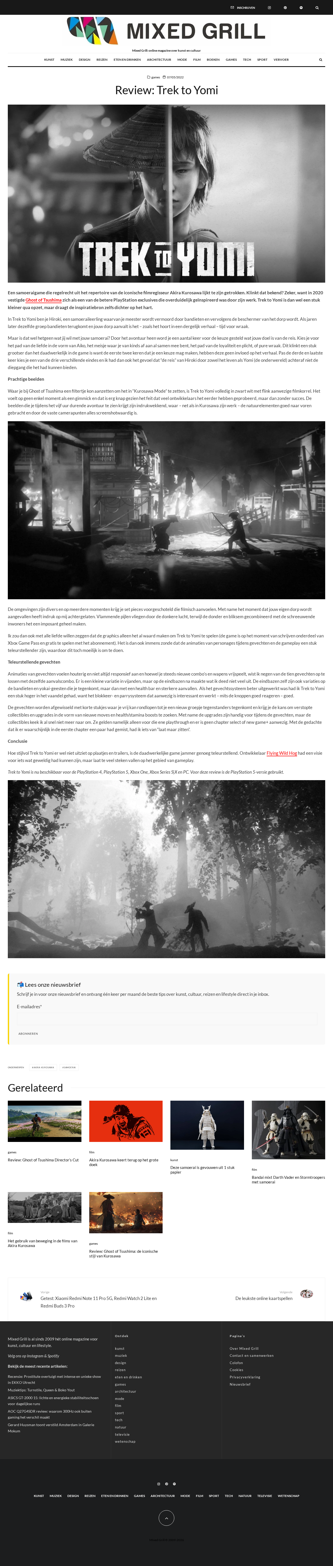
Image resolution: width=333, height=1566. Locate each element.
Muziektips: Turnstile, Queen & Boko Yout (41, 1390)
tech (247, 60)
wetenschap (125, 1441)
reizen (102, 60)
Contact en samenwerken (252, 1355)
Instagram (35, 1355)
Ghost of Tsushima (43, 300)
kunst (49, 60)
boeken (213, 60)
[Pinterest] (285, 7)
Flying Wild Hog (282, 753)
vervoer (281, 60)
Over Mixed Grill (244, 1348)
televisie (122, 1434)
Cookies (237, 1370)
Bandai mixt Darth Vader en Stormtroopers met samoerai (288, 1179)
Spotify (53, 1355)
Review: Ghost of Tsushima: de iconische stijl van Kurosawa (123, 1253)
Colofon (236, 1363)
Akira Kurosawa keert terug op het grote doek (123, 1162)
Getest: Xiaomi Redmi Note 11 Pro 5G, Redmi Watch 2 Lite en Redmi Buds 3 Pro (99, 1299)
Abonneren (28, 1033)
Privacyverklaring (245, 1377)
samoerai (70, 1067)
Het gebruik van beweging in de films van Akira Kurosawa (42, 1243)
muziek (67, 60)
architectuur (159, 60)
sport (262, 60)
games (231, 60)
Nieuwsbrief (240, 1384)
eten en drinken (127, 60)
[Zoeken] (317, 7)
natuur (120, 1427)
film (197, 60)
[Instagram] (269, 7)
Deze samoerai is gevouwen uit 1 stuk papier (202, 1169)
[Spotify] (301, 7)
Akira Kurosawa (44, 1067)
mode (182, 60)
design (84, 60)
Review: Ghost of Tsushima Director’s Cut (43, 1160)
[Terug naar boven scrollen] (166, 1518)
